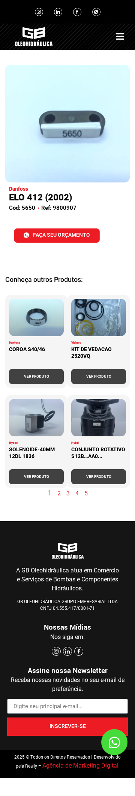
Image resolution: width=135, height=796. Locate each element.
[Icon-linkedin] (58, 12)
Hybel (75, 443)
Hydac (13, 443)
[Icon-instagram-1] (39, 12)
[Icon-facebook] (77, 12)
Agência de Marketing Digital (80, 765)
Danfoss (14, 342)
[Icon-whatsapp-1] (96, 12)
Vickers (76, 342)
